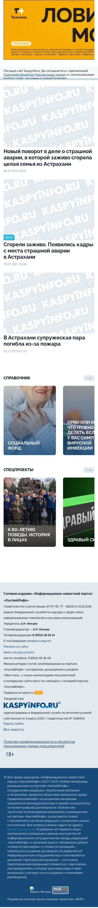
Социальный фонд (24, 446)
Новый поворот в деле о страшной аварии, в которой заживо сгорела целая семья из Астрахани (48, 157)
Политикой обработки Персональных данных (34, 74)
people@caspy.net (39, 641)
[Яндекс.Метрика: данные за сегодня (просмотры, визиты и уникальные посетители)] (40, 889)
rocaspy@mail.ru (23, 652)
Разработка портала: (46, 899)
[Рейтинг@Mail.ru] (60, 889)
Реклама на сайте (16, 646)
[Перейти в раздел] (88, 470)
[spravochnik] (88, 378)
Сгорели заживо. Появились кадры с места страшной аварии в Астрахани (48, 251)
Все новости (14, 729)
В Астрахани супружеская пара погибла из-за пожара (44, 341)
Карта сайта (14, 723)
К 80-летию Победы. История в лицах (29, 534)
